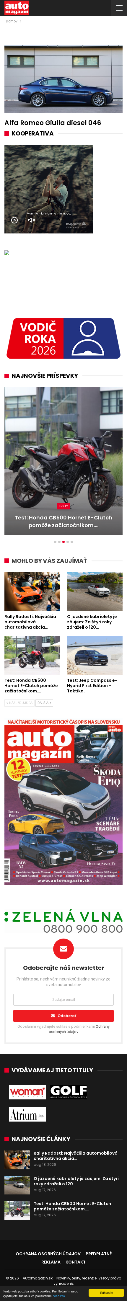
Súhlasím (106, 1292)
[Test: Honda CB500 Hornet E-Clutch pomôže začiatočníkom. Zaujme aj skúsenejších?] (32, 655)
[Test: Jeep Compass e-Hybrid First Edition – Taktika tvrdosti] (63, 461)
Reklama (51, 1262)
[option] (63, 464)
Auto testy (63, 506)
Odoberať (67, 1015)
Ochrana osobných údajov (48, 1254)
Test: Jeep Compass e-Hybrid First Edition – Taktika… (63, 521)
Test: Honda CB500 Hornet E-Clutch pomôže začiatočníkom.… (72, 1206)
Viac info (59, 1296)
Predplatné (99, 1254)
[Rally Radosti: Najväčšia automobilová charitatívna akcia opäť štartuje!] (32, 591)
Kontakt (76, 1262)
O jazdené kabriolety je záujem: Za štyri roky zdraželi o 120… (76, 1181)
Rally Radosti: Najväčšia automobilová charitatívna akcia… (76, 1155)
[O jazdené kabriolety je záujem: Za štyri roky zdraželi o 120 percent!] (95, 591)
